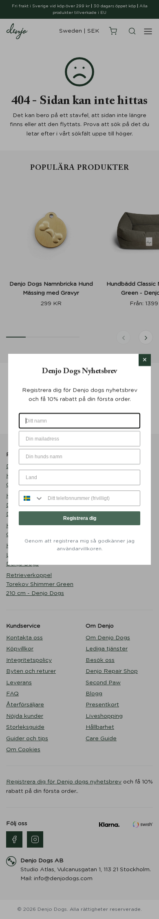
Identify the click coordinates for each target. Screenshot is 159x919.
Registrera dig (79, 518)
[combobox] (31, 498)
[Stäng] (145, 360)
